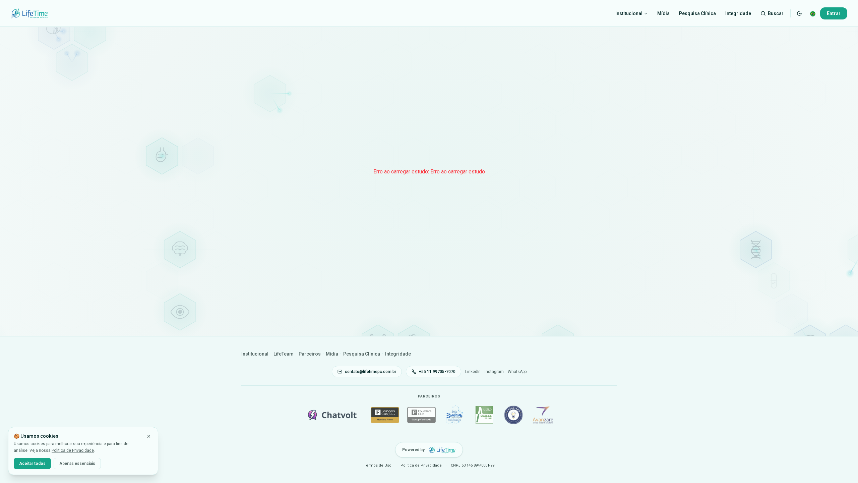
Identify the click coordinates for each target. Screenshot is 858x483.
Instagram (494, 371)
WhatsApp (517, 371)
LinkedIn (473, 371)
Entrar (834, 13)
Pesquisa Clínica (697, 13)
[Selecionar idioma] (813, 13)
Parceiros (310, 354)
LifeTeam (283, 354)
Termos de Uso (377, 465)
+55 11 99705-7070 (437, 371)
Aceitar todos (32, 463)
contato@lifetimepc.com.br (370, 371)
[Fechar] (148, 436)
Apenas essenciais (77, 463)
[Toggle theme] (799, 13)
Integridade (738, 13)
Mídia (663, 13)
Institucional (628, 13)
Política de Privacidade (73, 450)
